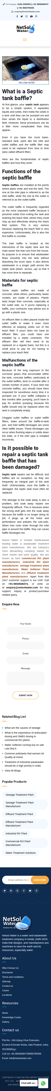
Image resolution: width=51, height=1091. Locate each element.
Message (25, 668)
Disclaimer (7, 972)
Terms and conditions (13, 977)
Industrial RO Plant (16, 833)
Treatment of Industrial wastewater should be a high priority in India (24, 764)
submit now (25, 695)
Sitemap (6, 981)
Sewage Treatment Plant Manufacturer (20, 804)
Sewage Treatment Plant (20, 794)
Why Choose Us (10, 968)
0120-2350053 (24, 4)
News (5, 1013)
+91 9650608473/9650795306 (26, 1054)
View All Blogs (13, 770)
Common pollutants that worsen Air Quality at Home (24, 755)
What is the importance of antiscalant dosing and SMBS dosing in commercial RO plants (25, 736)
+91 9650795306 (26, 8)
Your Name (25, 624)
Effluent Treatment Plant (19, 814)
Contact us (7, 986)
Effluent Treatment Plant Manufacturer (19, 824)
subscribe (40, 879)
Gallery (5, 1022)
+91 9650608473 (40, 4)
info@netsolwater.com (20, 1058)
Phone (25, 638)
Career (5, 990)
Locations (7, 995)
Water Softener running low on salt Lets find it (24, 747)
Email (25, 653)
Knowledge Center (11, 1017)
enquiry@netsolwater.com (27, 11)
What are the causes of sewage (22, 727)
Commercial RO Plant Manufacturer (18, 843)
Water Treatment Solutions (21, 852)
